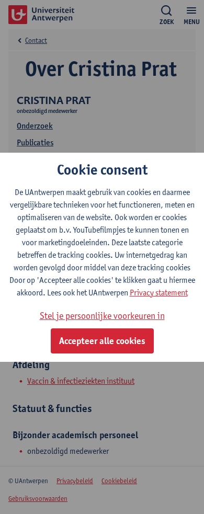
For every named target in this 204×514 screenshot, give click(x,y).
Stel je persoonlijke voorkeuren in (102, 315)
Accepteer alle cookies (102, 341)
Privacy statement (159, 293)
